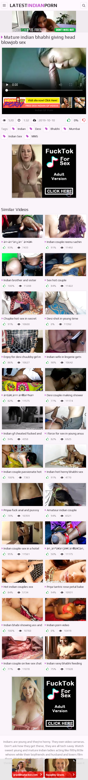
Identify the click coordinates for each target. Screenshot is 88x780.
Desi (38, 128)
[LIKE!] (68, 120)
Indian (22, 128)
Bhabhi (55, 128)
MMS (35, 136)
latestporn (33, 5)
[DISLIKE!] (84, 120)
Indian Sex (15, 136)
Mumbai (74, 128)
